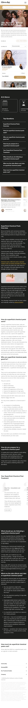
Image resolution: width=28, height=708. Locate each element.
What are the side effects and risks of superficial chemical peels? (14, 164)
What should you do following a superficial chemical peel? (13, 158)
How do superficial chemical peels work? (13, 131)
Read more (7, 510)
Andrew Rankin (18, 302)
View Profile (20, 77)
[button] (14, 8)
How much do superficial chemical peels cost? (13, 171)
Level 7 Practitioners (21, 40)
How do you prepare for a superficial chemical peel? (11, 145)
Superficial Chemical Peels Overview (11, 125)
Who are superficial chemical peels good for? (14, 138)
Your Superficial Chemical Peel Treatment (12, 151)
